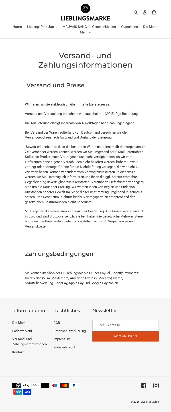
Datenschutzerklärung (69, 331)
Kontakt (18, 352)
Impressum (61, 339)
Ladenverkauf (22, 331)
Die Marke (19, 323)
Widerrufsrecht (64, 347)
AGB (56, 323)
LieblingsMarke (150, 401)
